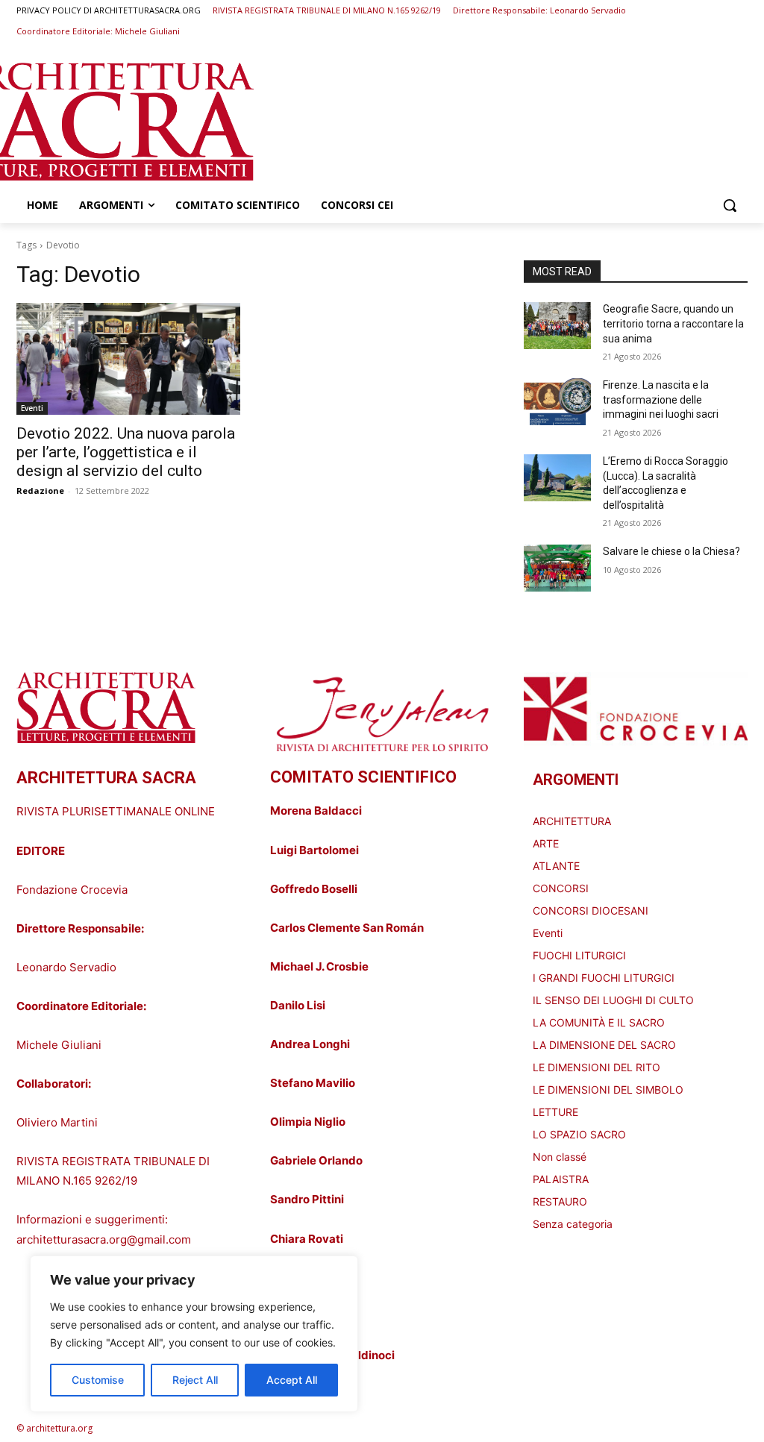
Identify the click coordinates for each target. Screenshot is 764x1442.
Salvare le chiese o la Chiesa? (671, 551)
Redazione (40, 490)
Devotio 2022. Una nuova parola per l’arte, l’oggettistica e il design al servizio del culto (125, 452)
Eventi (32, 408)
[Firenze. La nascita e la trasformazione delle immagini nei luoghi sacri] (557, 401)
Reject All (195, 1379)
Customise (98, 1379)
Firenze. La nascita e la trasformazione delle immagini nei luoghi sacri (660, 399)
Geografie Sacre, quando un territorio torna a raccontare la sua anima (673, 323)
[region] (194, 1334)
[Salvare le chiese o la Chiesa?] (557, 568)
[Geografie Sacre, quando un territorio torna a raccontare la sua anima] (557, 325)
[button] (730, 205)
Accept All (291, 1379)
